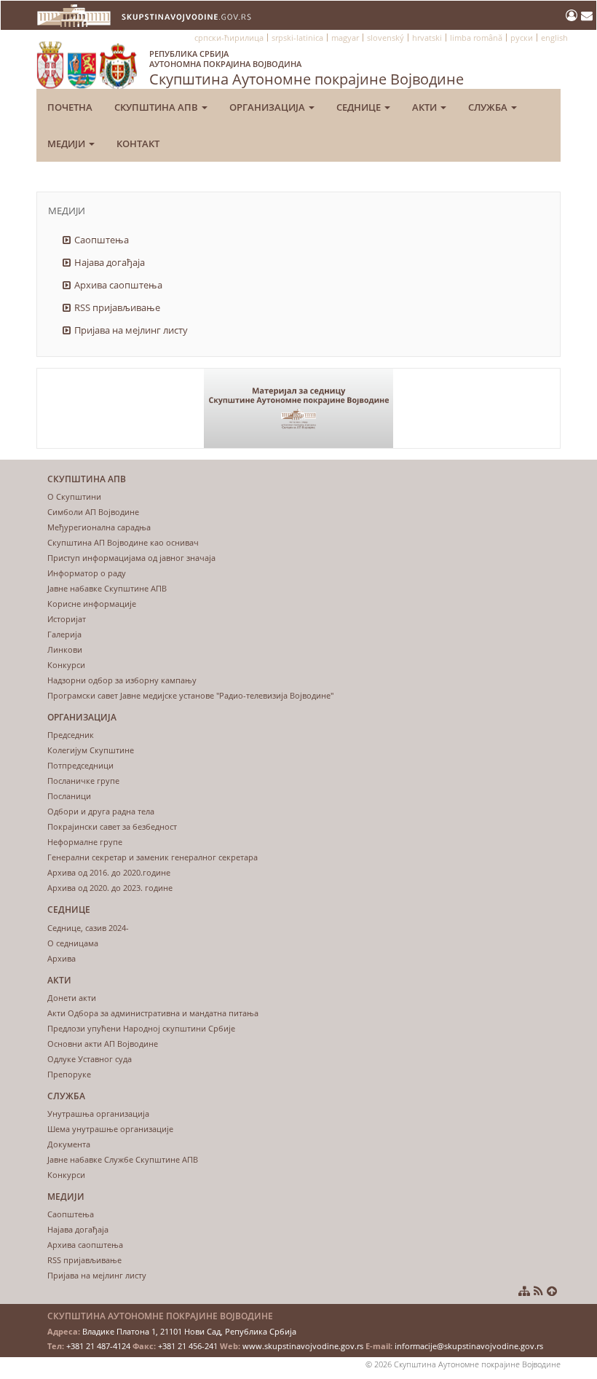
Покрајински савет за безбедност (112, 826)
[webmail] (587, 15)
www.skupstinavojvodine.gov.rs (302, 1345)
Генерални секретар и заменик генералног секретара (152, 857)
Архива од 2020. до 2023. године (110, 887)
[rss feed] (538, 1291)
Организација (268, 107)
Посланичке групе (83, 780)
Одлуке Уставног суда (89, 1058)
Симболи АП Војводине (93, 511)
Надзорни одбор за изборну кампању (122, 680)
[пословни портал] (573, 15)
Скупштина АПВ (157, 107)
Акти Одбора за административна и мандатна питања (152, 1012)
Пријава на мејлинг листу (131, 330)
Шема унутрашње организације (110, 1128)
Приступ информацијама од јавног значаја (131, 557)
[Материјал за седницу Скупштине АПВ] (298, 408)
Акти (425, 107)
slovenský (385, 37)
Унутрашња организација (98, 1113)
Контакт (137, 143)
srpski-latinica (297, 37)
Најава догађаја (109, 262)
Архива (61, 958)
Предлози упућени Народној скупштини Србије (141, 1028)
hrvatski (427, 37)
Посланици (69, 795)
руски (521, 37)
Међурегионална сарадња (99, 527)
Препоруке (69, 1074)
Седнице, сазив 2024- (88, 927)
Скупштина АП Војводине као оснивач (123, 542)
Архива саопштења (118, 284)
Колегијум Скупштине (90, 749)
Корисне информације (91, 603)
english (554, 37)
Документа (68, 1144)
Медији (67, 143)
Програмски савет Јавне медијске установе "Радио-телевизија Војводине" (190, 695)
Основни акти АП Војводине (102, 1043)
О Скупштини (74, 496)
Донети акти (71, 997)
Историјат (66, 618)
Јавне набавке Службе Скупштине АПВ (122, 1159)
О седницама (72, 943)
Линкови (64, 649)
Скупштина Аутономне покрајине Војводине (306, 68)
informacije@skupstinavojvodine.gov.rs (469, 1345)
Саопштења (101, 239)
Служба (489, 107)
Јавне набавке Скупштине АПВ (107, 588)
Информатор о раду (86, 572)
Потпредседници (80, 765)
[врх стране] (552, 1291)
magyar (345, 37)
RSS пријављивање (117, 307)
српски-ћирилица (229, 37)
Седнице (359, 107)
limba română (476, 37)
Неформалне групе (84, 841)
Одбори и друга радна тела (100, 811)
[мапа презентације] (524, 1291)
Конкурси (66, 664)
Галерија (64, 634)
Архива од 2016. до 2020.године (108, 872)
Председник (70, 734)
